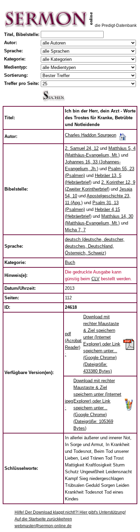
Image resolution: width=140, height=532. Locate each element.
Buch (70, 262)
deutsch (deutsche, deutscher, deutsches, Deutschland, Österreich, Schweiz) (94, 246)
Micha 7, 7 (75, 229)
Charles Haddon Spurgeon (90, 135)
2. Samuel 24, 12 (82, 148)
